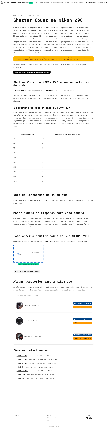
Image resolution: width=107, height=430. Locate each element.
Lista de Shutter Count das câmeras (94, 2)
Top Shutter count (57, 2)
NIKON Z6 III (22, 371)
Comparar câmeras (43, 2)
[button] (28, 254)
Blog (66, 2)
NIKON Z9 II (22, 363)
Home (14, 15)
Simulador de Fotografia (77, 2)
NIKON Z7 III (22, 360)
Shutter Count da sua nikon (36, 242)
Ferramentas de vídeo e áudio (22, 2)
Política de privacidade (53, 420)
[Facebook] (87, 418)
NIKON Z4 (20, 367)
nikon (29, 15)
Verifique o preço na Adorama (83, 303)
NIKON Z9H (21, 375)
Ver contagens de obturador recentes (28, 271)
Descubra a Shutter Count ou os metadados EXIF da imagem (32, 72)
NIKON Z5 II (22, 356)
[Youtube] (90, 418)
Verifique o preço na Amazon (83, 307)
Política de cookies (52, 418)
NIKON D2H (21, 378)
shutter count (22, 15)
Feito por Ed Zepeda (53, 426)
